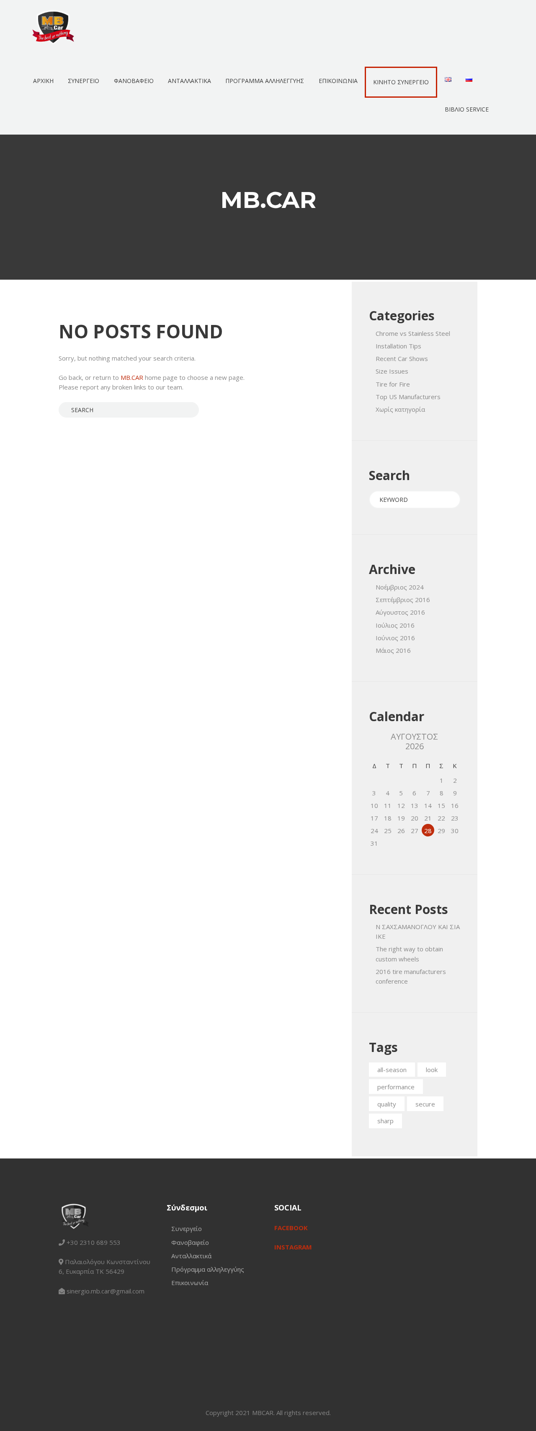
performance (396, 1087)
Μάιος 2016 (393, 650)
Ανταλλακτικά (191, 1256)
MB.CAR (132, 377)
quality (386, 1104)
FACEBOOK (291, 1227)
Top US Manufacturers (408, 396)
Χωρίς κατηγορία (400, 409)
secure (425, 1104)
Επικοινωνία (189, 1282)
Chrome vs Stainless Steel (413, 333)
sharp (385, 1121)
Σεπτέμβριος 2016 (403, 599)
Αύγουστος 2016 (400, 612)
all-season (392, 1069)
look (432, 1069)
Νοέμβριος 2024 (400, 587)
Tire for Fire (393, 384)
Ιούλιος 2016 (395, 625)
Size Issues (392, 371)
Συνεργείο (186, 1228)
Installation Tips (398, 346)
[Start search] (64, 409)
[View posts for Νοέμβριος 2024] (374, 741)
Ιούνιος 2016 (395, 638)
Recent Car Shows (402, 358)
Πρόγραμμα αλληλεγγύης (207, 1269)
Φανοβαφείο (190, 1242)
